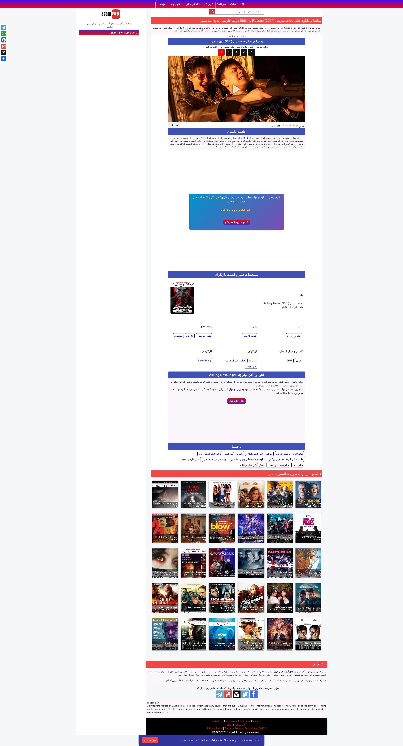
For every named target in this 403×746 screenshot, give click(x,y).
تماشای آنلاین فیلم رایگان (259, 453)
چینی (298, 360)
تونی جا (252, 360)
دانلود (173, 125)
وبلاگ (230, 724)
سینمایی (178, 335)
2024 (289, 360)
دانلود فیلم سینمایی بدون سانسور (248, 459)
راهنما (294, 393)
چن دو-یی (251, 366)
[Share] (4, 59)
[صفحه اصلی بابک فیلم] (243, 4)
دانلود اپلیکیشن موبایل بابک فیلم (236, 210)
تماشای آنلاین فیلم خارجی (289, 453)
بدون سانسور (204, 335)
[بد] (293, 125)
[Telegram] (4, 27)
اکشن (298, 335)
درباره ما (256, 721)
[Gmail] (4, 46)
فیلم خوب (297, 465)
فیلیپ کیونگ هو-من (235, 360)
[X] (4, 52)
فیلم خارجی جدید (191, 459)
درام (289, 335)
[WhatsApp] (4, 34)
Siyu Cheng (204, 360)
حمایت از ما (231, 721)
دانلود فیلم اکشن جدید (210, 453)
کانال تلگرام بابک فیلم (210, 197)
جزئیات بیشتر (188, 740)
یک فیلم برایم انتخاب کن (236, 222)
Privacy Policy (215, 728)
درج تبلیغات (218, 721)
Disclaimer (251, 728)
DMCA (262, 728)
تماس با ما (245, 721)
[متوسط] (290, 125)
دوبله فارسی (249, 335)
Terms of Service (233, 728)
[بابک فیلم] (110, 14)
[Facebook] (4, 40)
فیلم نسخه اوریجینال (278, 465)
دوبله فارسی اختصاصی (215, 459)
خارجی (189, 335)
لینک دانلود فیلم (236, 401)
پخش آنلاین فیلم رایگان (252, 465)
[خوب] (286, 125)
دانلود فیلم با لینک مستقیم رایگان (286, 459)
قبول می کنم (150, 740)
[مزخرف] (297, 125)
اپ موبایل (240, 724)
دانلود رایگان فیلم (234, 453)
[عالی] (283, 125)
